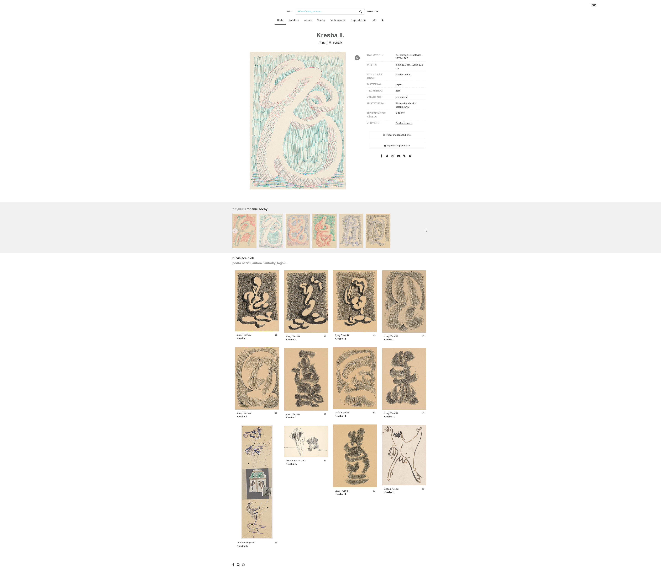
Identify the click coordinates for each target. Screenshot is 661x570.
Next (426, 230)
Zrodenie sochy (404, 123)
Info (374, 20)
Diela (280, 20)
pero (398, 90)
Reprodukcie (358, 20)
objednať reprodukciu (398, 145)
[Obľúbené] (383, 20)
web (289, 11)
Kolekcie (294, 20)
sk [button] (594, 5)
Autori (308, 20)
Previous (235, 230)
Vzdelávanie (338, 20)
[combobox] (330, 11)
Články (321, 20)
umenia (372, 11)
